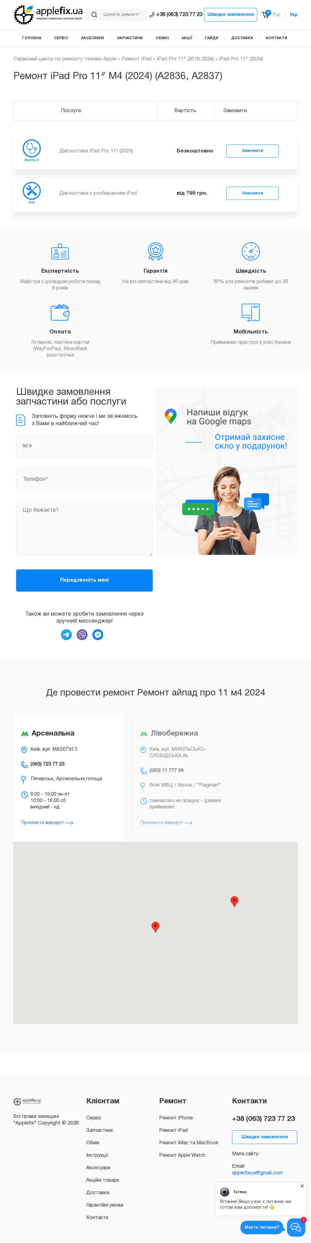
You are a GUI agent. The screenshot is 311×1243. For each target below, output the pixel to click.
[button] (155, 927)
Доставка (97, 1193)
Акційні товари (102, 1180)
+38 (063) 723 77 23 (179, 14)
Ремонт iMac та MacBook (188, 1143)
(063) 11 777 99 (166, 771)
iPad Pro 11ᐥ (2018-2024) (185, 59)
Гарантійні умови (104, 1205)
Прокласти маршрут (43, 823)
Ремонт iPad (137, 59)
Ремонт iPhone (176, 1118)
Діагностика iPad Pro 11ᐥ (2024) (96, 151)
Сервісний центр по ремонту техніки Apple (64, 59)
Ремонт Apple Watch (182, 1155)
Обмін (92, 1143)
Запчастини (99, 1131)
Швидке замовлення (230, 15)
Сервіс (93, 1118)
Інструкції (97, 1155)
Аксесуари (98, 1168)
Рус (276, 15)
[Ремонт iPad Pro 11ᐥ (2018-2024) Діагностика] (31, 151)
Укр (294, 15)
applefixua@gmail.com (257, 1173)
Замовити (252, 151)
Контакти (97, 1218)
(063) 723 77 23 (47, 764)
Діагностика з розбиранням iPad (98, 193)
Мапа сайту (245, 1154)
